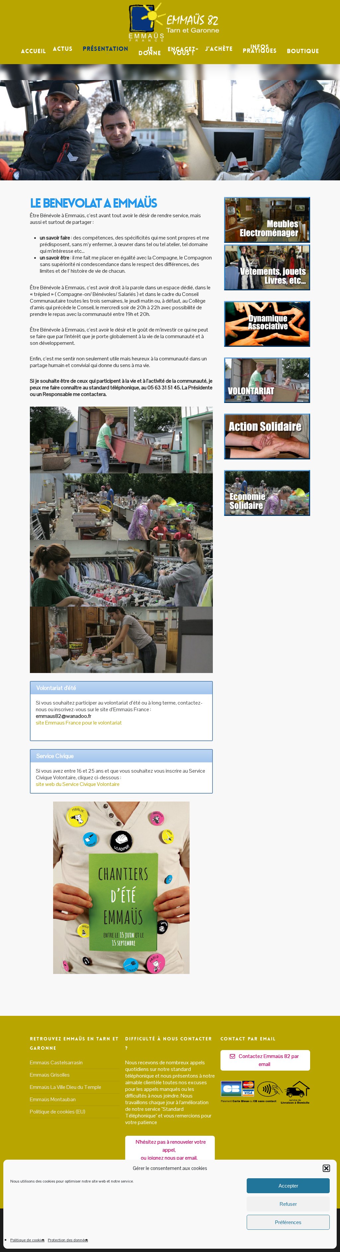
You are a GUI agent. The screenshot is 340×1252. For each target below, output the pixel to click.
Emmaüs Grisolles (50, 1074)
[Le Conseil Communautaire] (267, 344)
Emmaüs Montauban (53, 1099)
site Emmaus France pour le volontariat (79, 722)
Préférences (288, 1222)
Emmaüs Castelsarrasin (56, 1062)
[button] (326, 1168)
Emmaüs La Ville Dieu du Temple (65, 1087)
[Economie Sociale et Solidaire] (267, 514)
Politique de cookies (27, 1240)
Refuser (288, 1204)
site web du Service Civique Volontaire (78, 784)
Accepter (288, 1186)
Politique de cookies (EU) (57, 1111)
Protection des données (68, 1240)
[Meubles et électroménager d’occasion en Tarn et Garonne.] (267, 241)
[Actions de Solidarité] (267, 401)
